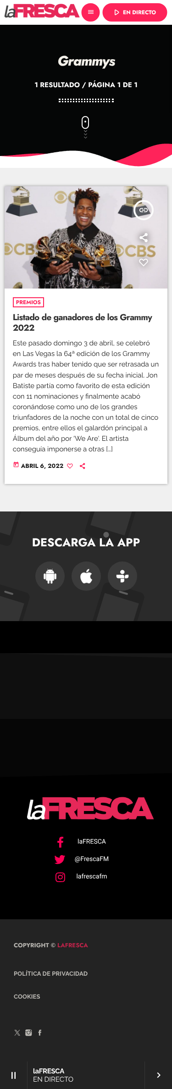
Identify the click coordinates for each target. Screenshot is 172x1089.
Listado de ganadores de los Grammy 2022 (82, 322)
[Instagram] (29, 1033)
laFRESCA (71, 945)
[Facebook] (40, 1033)
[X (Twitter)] (17, 1033)
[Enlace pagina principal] (42, 12)
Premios (28, 302)
